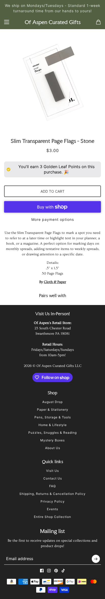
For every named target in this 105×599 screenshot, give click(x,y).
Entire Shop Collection (52, 517)
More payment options (52, 219)
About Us (52, 448)
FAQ (52, 486)
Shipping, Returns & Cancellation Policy (52, 494)
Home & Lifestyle (52, 425)
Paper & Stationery (52, 409)
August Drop (52, 402)
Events (52, 509)
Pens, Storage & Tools (52, 417)
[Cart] (98, 22)
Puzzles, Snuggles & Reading (52, 432)
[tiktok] (63, 570)
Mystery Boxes (52, 440)
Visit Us (52, 471)
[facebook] (42, 570)
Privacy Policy (53, 501)
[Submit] (96, 559)
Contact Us (52, 478)
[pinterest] (56, 570)
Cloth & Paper (55, 282)
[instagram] (49, 570)
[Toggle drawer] (6, 22)
